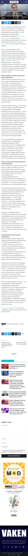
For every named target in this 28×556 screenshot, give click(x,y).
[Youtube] (23, 547)
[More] (22, 22)
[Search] (26, 2)
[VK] (19, 22)
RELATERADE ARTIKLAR (7, 361)
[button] (2, 2)
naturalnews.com (5, 308)
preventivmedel (5, 44)
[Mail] (12, 547)
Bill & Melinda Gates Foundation (13, 323)
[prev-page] (2, 417)
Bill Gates (15, 308)
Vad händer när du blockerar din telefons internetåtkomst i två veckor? (6, 345)
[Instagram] (8, 547)
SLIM (20, 32)
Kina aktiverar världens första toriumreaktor (21, 343)
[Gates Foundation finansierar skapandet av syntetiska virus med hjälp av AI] (5, 366)
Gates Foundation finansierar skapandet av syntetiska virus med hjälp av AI (17, 366)
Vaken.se (14, 354)
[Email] (12, 22)
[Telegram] (9, 22)
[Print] (16, 22)
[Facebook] (2, 22)
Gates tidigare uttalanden (10, 60)
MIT (2, 325)
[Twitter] (6, 22)
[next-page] (5, 417)
